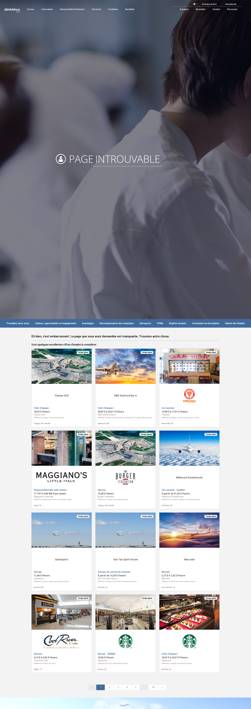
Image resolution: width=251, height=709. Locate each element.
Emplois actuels (177, 323)
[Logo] (15, 9)
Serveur (102, 490)
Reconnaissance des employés (117, 323)
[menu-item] (30, 9)
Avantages (88, 323)
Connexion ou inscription (205, 323)
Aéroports (145, 323)
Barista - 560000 (106, 653)
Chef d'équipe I (106, 408)
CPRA (160, 323)
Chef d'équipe (41, 408)
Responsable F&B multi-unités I (50, 490)
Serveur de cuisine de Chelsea (114, 572)
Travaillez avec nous (17, 323)
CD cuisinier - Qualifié (173, 490)
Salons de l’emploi (235, 323)
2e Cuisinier (168, 408)
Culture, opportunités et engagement (55, 323)
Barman (166, 572)
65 (153, 687)
